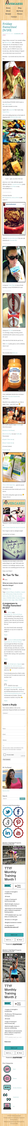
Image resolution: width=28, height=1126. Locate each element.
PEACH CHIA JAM (15, 117)
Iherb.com (14, 352)
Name (4, 728)
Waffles (21, 600)
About (8, 11)
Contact (14, 17)
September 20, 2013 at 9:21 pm (13, 666)
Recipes (8, 14)
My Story (19, 11)
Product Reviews (17, 1087)
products (5, 600)
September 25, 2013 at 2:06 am (13, 687)
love (16, 596)
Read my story (6, 790)
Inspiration (16, 1097)
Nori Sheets (13, 186)
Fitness (19, 14)
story (7, 343)
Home (8, 8)
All (13, 1106)
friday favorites (17, 594)
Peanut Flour (6, 112)
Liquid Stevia (6, 449)
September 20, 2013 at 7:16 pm (13, 642)
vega (13, 600)
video (16, 600)
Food (14, 1069)
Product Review (20, 598)
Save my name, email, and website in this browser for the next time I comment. (13, 748)
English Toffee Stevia (8, 439)
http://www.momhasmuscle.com (13, 693)
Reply (5, 635)
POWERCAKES (11, 598)
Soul (9, 600)
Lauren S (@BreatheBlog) (15, 640)
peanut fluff (11, 109)
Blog (19, 8)
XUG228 (18, 425)
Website (5, 740)
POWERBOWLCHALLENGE (11, 197)
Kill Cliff (10, 330)
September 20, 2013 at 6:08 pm (13, 614)
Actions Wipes (10, 592)
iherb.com (5, 596)
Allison (10, 612)
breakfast (17, 592)
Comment (5, 713)
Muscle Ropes (7, 42)
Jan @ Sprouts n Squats (14, 664)
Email (4, 734)
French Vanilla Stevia (8, 443)
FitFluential (9, 594)
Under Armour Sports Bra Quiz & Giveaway (14, 527)
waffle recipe (7, 104)
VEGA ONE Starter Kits (9, 485)
